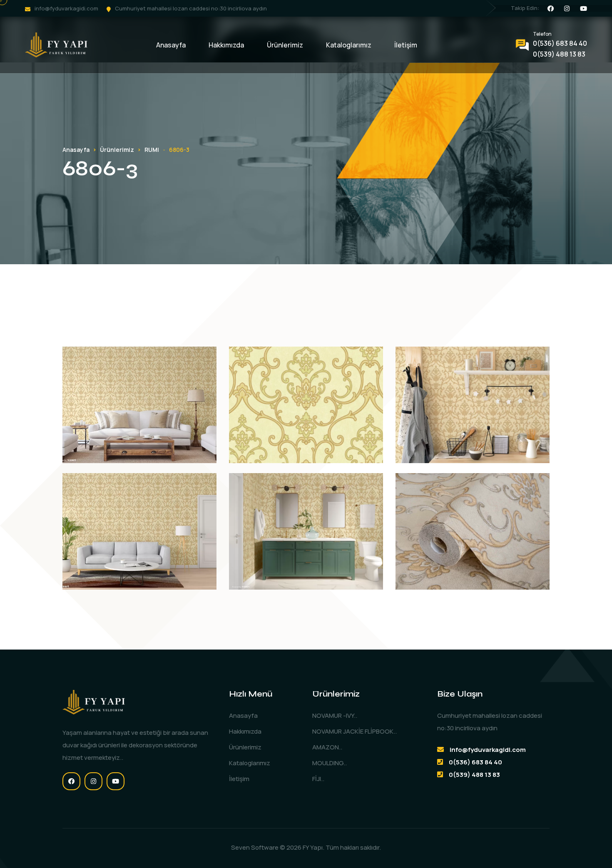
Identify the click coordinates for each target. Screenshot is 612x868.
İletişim (405, 45)
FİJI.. (318, 778)
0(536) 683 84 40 (560, 43)
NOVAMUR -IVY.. (334, 715)
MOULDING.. (329, 763)
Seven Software (255, 847)
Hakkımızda (226, 45)
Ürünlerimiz (285, 45)
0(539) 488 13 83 (559, 54)
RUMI (151, 150)
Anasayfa (171, 45)
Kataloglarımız (348, 45)
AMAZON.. (327, 747)
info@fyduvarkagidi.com (66, 8)
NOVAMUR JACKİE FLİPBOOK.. (354, 731)
